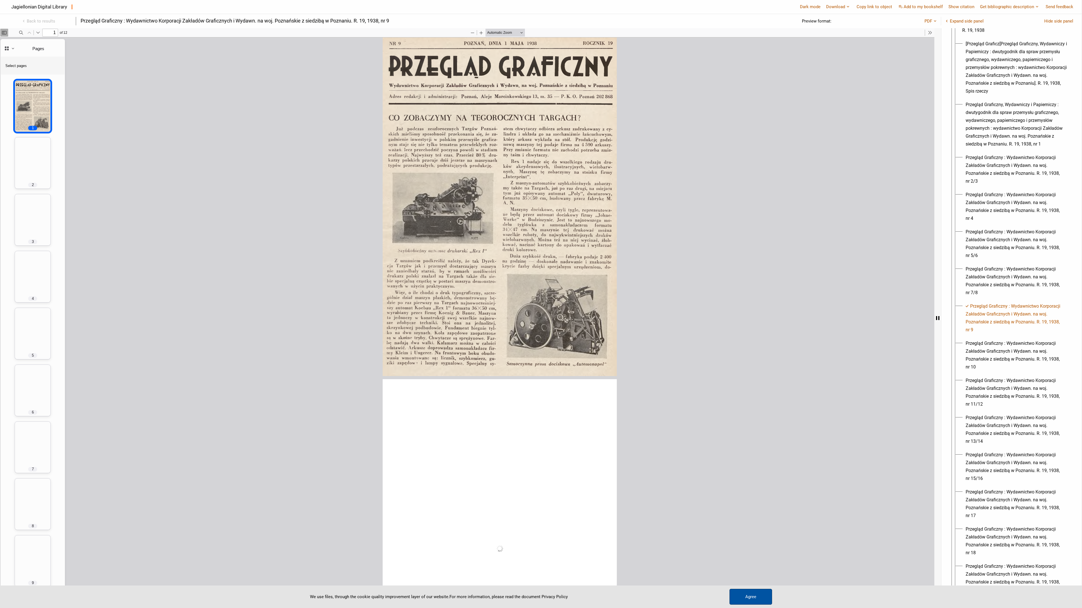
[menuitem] (1016, 67)
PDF (928, 21)
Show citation (961, 6)
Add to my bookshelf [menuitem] (923, 6)
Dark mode (810, 6)
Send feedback (1059, 6)
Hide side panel (1058, 21)
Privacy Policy (555, 596)
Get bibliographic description (1007, 6)
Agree (750, 596)
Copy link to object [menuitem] (874, 6)
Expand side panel (967, 21)
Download (835, 6)
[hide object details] (937, 318)
